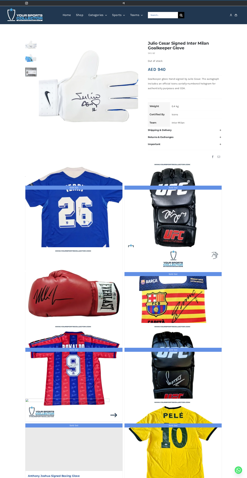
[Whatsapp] (238, 470)
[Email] (219, 156)
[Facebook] (213, 156)
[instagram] (26, 3)
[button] (185, 130)
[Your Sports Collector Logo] (25, 7)
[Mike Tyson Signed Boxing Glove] (73, 296)
